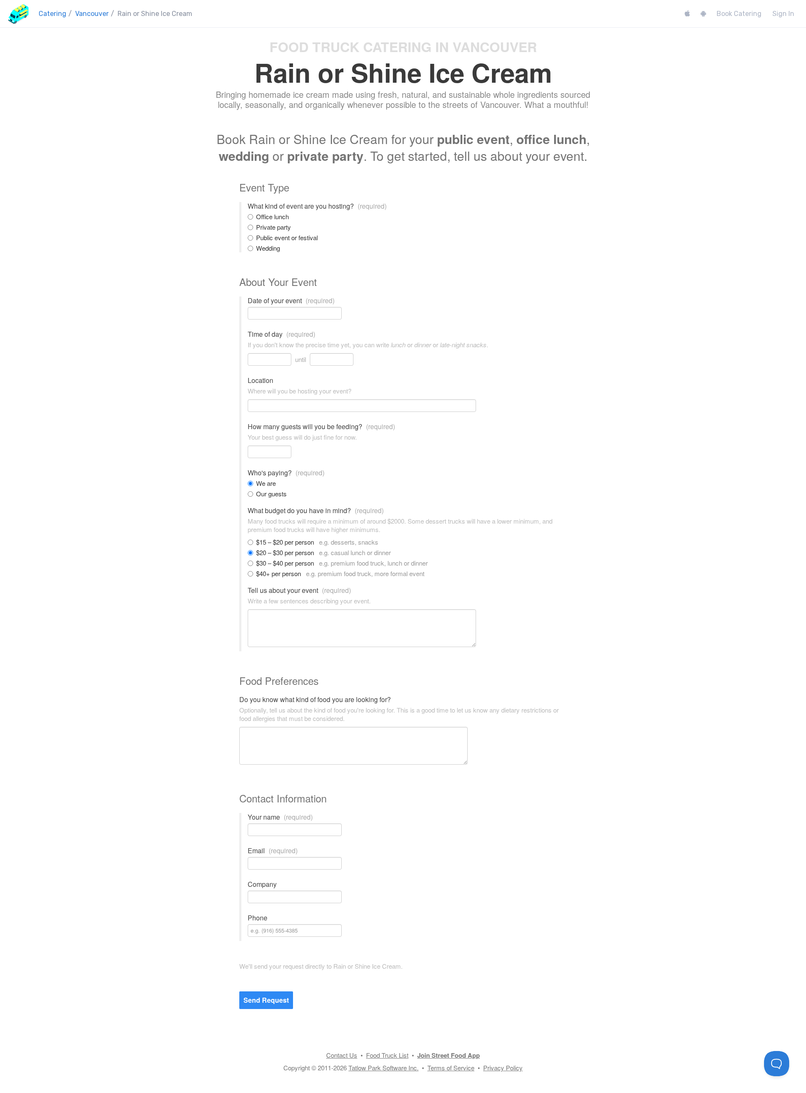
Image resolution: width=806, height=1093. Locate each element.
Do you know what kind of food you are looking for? (315, 699)
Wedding (268, 248)
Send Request (266, 1000)
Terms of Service (450, 1067)
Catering (52, 14)
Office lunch (272, 216)
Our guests (271, 494)
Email (273, 851)
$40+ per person (340, 573)
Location (260, 380)
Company (262, 884)
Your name (280, 817)
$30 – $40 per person (342, 563)
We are (266, 483)
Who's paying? (286, 473)
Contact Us (341, 1055)
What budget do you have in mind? (316, 510)
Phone (257, 918)
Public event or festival (287, 237)
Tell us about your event (299, 590)
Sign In (783, 14)
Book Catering (739, 14)
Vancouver (92, 14)
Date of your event (291, 300)
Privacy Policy (503, 1067)
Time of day (281, 334)
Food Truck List (387, 1055)
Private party (273, 227)
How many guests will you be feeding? (321, 426)
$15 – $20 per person (317, 542)
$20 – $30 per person (323, 552)
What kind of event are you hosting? (317, 206)
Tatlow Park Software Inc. (383, 1067)
